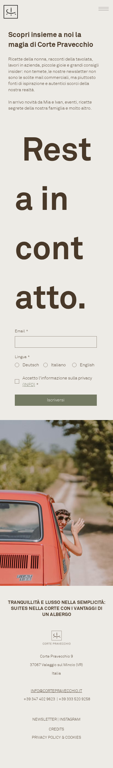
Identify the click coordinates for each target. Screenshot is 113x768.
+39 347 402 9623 (39, 699)
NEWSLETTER (44, 719)
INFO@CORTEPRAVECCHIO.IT (56, 691)
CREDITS (56, 729)
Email (21, 331)
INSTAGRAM (70, 719)
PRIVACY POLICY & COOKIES (56, 737)
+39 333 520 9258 (74, 699)
